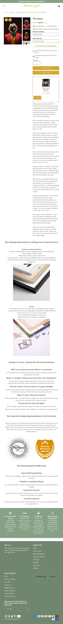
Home (5, 12)
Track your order (9, 579)
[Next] (10, 19)
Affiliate (35, 568)
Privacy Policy (8, 593)
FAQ (5, 576)
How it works (37, 551)
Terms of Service (9, 596)
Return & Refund (9, 591)
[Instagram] (6, 616)
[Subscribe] (28, 609)
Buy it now (46, 73)
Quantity (35, 60)
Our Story (36, 560)
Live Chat (7, 582)
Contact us (7, 585)
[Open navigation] (4, 6)
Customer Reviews (39, 557)
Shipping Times (9, 588)
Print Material (12, 12)
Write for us (37, 565)
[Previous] (6, 19)
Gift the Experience (39, 554)
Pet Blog (35, 562)
